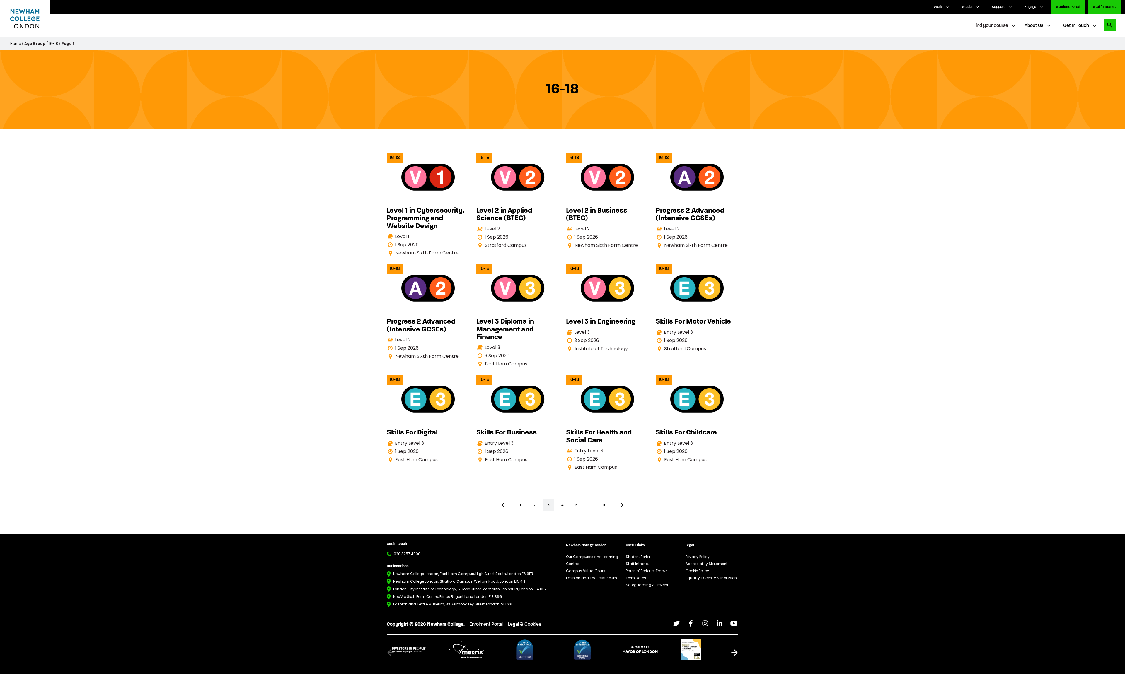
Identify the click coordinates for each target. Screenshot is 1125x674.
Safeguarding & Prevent (647, 584)
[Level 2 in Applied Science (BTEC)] (517, 201)
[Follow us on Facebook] (676, 623)
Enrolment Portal (486, 624)
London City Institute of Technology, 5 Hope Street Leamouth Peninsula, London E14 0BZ (470, 588)
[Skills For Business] (517, 419)
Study (967, 7)
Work (938, 7)
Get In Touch (1076, 25)
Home (15, 43)
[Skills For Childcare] (697, 419)
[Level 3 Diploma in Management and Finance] (517, 316)
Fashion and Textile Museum (591, 577)
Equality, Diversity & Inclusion (711, 577)
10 (604, 504)
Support (998, 7)
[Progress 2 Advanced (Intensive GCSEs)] (697, 201)
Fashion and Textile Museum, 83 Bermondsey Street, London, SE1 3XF (453, 604)
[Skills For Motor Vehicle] (697, 308)
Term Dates (636, 577)
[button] (734, 652)
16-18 (53, 43)
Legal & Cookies (524, 624)
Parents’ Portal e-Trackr (646, 570)
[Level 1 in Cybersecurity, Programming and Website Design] (428, 205)
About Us (1034, 25)
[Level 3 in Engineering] (607, 308)
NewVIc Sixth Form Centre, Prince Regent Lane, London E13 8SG (447, 596)
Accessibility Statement (706, 563)
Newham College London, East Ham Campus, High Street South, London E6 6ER (463, 573)
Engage (1030, 7)
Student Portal (1068, 7)
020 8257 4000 (407, 553)
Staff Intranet (1104, 7)
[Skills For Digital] (428, 419)
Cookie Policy (697, 570)
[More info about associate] (417, 649)
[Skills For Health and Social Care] (607, 423)
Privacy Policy (698, 556)
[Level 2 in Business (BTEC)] (607, 201)
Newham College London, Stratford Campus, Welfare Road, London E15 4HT (460, 581)
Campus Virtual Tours (585, 570)
